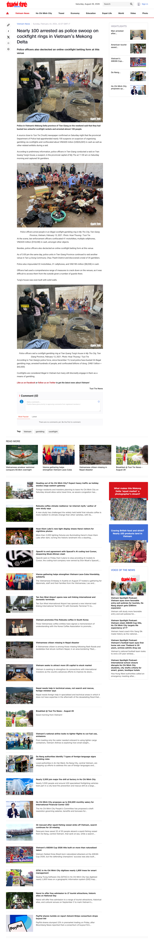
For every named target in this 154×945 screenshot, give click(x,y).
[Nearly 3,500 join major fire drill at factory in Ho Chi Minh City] (19, 786)
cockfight (53, 431)
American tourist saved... (119, 46)
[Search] (131, 4)
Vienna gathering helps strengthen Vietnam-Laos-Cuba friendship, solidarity (57, 468)
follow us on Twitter (47, 383)
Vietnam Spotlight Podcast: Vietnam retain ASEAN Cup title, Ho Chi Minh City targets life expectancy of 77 (126, 624)
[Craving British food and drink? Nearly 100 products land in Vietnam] (128, 551)
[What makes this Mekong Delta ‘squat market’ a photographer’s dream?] (128, 509)
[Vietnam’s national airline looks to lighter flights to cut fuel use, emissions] (19, 741)
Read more (13, 441)
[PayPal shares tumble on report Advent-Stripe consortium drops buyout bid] (19, 923)
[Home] (7, 13)
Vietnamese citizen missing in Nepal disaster (93, 468)
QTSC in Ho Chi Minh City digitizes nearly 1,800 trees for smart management (66, 871)
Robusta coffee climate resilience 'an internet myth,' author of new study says (66, 507)
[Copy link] (8, 25)
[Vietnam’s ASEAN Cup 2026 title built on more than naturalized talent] (138, 62)
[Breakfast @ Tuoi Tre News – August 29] (132, 455)
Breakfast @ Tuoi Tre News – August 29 (129, 468)
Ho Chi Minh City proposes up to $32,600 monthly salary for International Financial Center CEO (65, 803)
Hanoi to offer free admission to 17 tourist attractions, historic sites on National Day (66, 894)
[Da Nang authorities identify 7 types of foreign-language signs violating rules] (138, 76)
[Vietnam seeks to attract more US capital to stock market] (19, 672)
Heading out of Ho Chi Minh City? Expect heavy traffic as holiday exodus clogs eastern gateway (67, 484)
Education (91, 13)
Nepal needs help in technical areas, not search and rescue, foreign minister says (65, 689)
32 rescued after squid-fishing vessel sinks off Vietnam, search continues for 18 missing (66, 826)
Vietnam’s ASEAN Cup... (117, 59)
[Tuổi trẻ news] (16, 4)
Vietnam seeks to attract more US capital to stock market (64, 665)
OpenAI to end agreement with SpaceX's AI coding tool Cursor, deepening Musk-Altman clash (66, 552)
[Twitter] (8, 37)
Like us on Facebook (26, 383)
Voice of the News (123, 570)
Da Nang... (116, 72)
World (121, 13)
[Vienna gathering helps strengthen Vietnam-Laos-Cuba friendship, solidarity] (59, 455)
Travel (61, 13)
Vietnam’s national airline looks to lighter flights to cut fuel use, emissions (66, 735)
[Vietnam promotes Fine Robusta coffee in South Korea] (19, 627)
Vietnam (27, 431)
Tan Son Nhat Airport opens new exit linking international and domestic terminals (66, 598)
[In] (8, 49)
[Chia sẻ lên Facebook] (8, 31)
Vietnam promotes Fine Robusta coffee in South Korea (62, 620)
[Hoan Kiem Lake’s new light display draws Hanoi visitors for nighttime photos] (19, 536)
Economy (75, 13)
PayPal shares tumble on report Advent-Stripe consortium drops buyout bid (67, 917)
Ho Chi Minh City (44, 13)
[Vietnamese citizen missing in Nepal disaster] (95, 455)
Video (133, 13)
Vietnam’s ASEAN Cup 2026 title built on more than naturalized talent (66, 849)
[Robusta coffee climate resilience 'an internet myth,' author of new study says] (19, 513)
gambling (40, 431)
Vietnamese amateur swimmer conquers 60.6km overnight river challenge (20, 468)
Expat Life (107, 13)
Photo (145, 13)
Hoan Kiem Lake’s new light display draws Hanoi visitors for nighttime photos (65, 530)
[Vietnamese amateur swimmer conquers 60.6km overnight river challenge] (22, 455)
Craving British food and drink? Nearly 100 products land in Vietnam (127, 533)
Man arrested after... (117, 32)
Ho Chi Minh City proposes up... (119, 87)
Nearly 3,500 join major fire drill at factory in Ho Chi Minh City (66, 779)
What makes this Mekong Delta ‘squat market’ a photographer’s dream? (127, 491)
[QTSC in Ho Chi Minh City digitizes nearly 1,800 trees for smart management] (19, 877)
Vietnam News (22, 13)
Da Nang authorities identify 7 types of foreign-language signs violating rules (66, 757)
